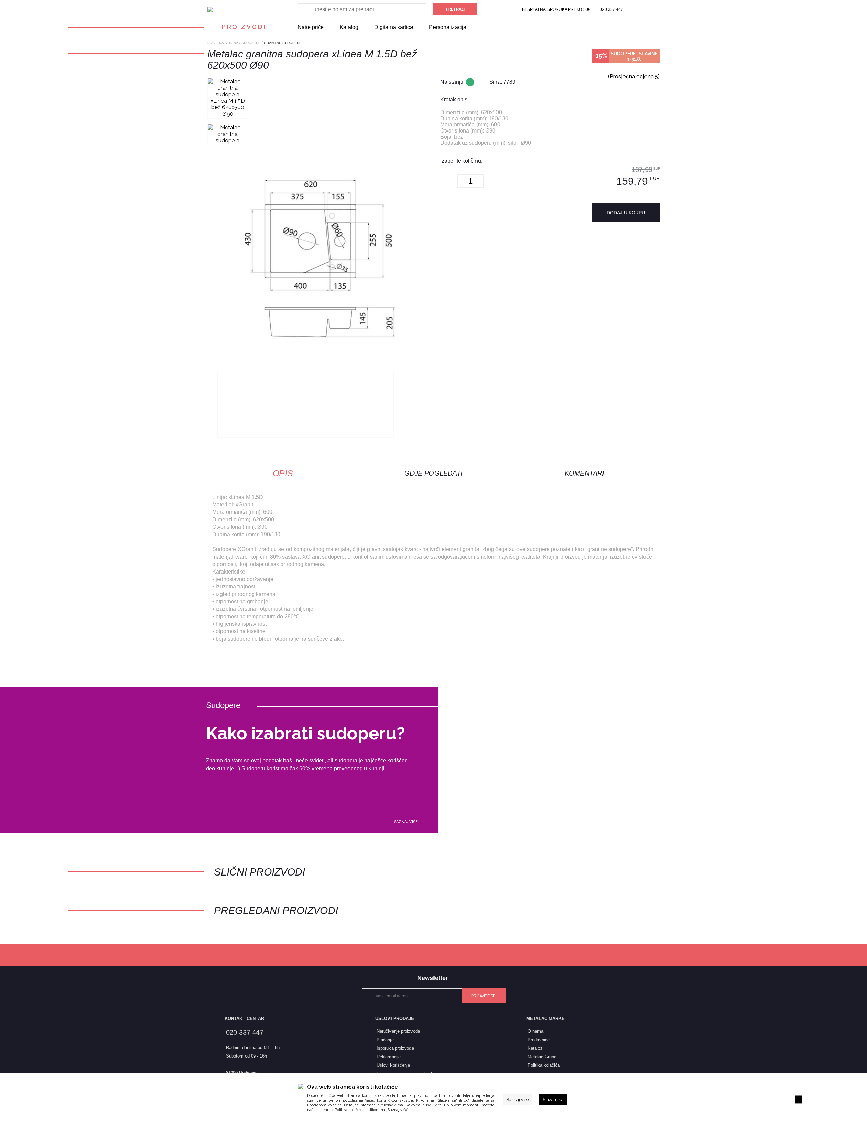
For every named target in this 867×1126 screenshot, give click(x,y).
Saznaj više (406, 822)
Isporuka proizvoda (395, 1048)
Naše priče (311, 27)
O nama (535, 1031)
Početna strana (222, 43)
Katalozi (536, 1048)
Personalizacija (447, 27)
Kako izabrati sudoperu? (305, 733)
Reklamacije (389, 1056)
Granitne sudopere (283, 43)
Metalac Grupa (542, 1056)
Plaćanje (385, 1039)
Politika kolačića (349, 1110)
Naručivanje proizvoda (398, 1031)
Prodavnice (539, 1039)
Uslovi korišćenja (393, 1065)
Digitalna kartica (393, 27)
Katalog (349, 27)
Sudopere (251, 43)
